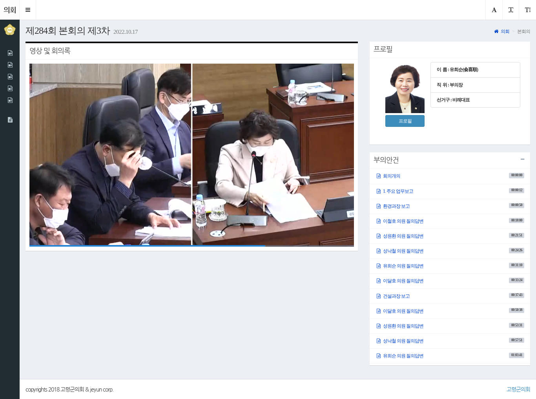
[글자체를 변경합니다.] (493, 10)
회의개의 (452, 176)
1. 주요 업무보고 (452, 191)
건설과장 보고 (452, 295)
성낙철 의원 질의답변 (452, 251)
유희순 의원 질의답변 (452, 266)
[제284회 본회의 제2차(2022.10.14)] (10, 65)
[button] (28, 10)
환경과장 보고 (452, 206)
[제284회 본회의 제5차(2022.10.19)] (10, 88)
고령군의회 (518, 389)
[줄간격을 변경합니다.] (527, 10)
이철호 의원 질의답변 (452, 221)
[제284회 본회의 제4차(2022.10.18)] (10, 76)
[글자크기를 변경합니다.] (510, 10)
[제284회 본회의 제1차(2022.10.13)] (10, 53)
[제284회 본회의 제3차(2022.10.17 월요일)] (10, 120)
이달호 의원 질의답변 (452, 281)
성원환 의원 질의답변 (452, 236)
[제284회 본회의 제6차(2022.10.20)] (10, 100)
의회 (504, 31)
